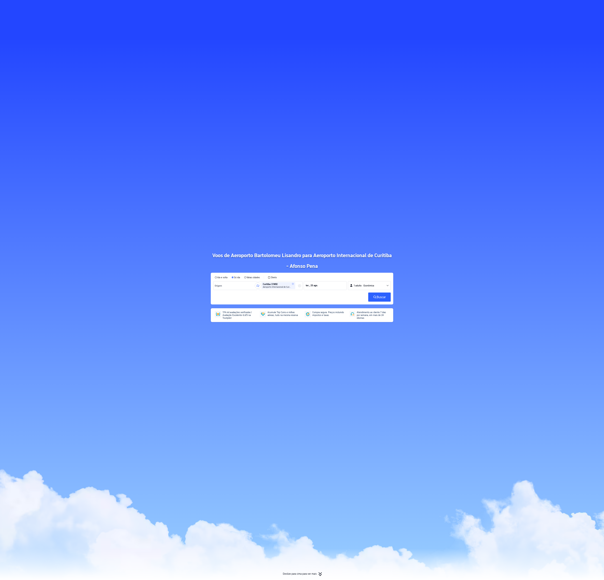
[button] (428, 5)
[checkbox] (272, 277)
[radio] (221, 277)
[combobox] (219, 285)
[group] (235, 285)
